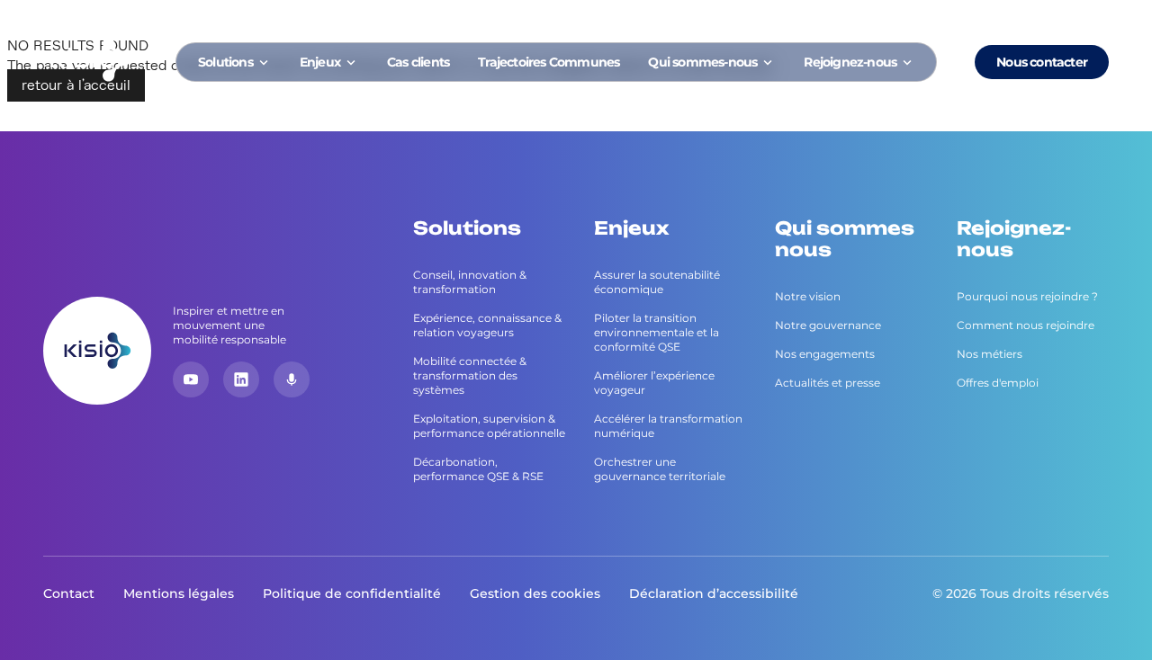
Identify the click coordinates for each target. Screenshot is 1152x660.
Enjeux (320, 62)
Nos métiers (989, 354)
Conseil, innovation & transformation (469, 282)
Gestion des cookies (535, 593)
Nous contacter (1041, 62)
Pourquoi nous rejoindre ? (1027, 296)
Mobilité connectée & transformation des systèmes (469, 375)
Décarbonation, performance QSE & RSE (478, 469)
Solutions (225, 62)
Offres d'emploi (998, 382)
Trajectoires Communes (548, 62)
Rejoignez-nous (850, 62)
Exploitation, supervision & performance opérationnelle (489, 426)
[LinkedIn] (241, 379)
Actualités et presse (827, 382)
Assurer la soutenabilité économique (657, 282)
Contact (68, 593)
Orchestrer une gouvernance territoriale (659, 469)
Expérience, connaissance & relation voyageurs (487, 325)
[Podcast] (292, 379)
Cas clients (418, 62)
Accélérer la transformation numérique (668, 426)
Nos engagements (825, 354)
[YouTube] (191, 379)
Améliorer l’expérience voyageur (654, 383)
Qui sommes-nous (702, 62)
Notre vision (808, 296)
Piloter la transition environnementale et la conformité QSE (656, 332)
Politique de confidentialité (352, 593)
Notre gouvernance (828, 325)
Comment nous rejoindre (1025, 325)
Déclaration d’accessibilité (713, 593)
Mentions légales (178, 593)
